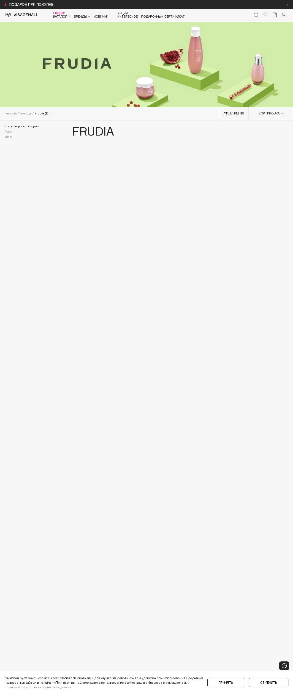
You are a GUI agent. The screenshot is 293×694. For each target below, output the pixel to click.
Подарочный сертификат (163, 16)
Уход (8, 137)
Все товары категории (22, 126)
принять (226, 682)
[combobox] (268, 113)
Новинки (101, 16)
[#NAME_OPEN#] (284, 665)
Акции (122, 13)
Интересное (127, 16)
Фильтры (231, 113)
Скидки (59, 13)
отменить (268, 682)
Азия (8, 131)
